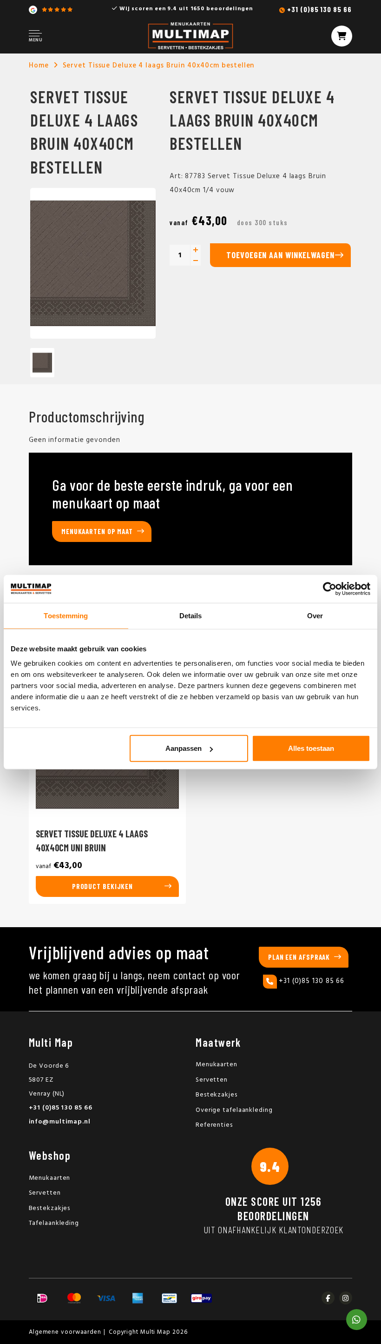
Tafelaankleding (54, 1223)
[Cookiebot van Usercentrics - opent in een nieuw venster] (329, 588)
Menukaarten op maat (97, 531)
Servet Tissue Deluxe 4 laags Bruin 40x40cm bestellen (159, 65)
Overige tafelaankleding (234, 1110)
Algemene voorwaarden (65, 1332)
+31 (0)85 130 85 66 (319, 9)
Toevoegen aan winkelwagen (280, 255)
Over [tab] (315, 615)
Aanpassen (183, 748)
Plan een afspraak (299, 957)
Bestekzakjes (216, 1095)
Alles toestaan (311, 748)
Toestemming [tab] (66, 615)
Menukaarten (216, 1064)
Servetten (212, 1080)
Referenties (214, 1125)
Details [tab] (190, 615)
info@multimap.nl (60, 1122)
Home (39, 65)
